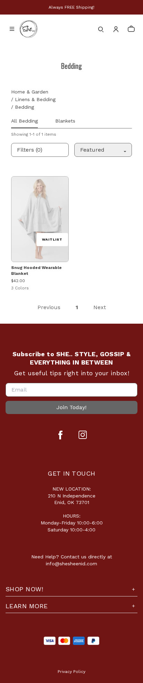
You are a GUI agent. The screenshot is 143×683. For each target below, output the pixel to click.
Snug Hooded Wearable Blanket (36, 270)
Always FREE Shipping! (71, 7)
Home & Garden (29, 92)
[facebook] (60, 434)
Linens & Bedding (35, 99)
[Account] (116, 29)
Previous (48, 307)
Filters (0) (29, 149)
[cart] (131, 29)
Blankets (65, 121)
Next (99, 307)
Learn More (27, 606)
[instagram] (82, 434)
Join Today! (71, 407)
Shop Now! (24, 589)
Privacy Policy (71, 671)
